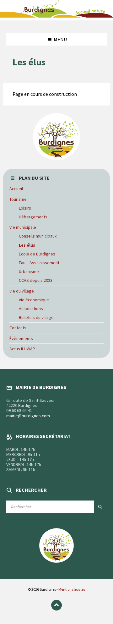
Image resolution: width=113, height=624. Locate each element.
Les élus (27, 245)
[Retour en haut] (56, 605)
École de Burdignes (37, 254)
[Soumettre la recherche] (100, 507)
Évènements (21, 338)
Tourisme (18, 199)
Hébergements (33, 217)
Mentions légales (71, 589)
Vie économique (34, 300)
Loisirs (25, 208)
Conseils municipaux (37, 236)
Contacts (17, 328)
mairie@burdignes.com (28, 416)
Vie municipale (22, 227)
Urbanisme (29, 271)
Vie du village (21, 291)
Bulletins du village (36, 317)
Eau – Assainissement (39, 262)
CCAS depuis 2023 (35, 280)
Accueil (16, 188)
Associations (31, 308)
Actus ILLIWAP (22, 349)
